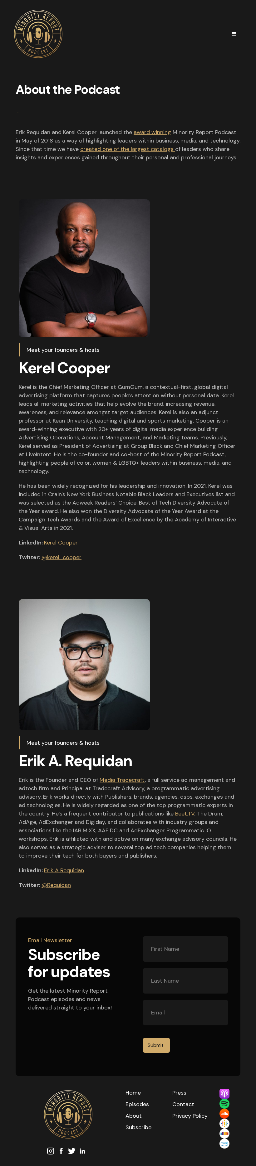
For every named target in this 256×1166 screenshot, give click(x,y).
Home (133, 1092)
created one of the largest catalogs (127, 149)
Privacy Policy (190, 1116)
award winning (152, 132)
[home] (118, 34)
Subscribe (138, 1127)
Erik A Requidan (64, 870)
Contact (183, 1104)
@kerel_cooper (61, 557)
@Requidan (56, 885)
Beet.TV (184, 813)
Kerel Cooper (61, 542)
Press (179, 1092)
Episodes (137, 1104)
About (134, 1116)
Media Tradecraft (122, 780)
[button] (234, 34)
